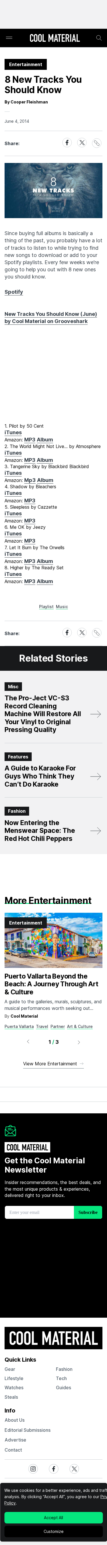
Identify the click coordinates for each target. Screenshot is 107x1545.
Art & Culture (80, 1026)
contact (13, 1450)
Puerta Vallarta (19, 1026)
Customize (54, 1531)
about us (15, 1420)
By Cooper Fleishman (26, 101)
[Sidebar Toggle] (9, 38)
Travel (42, 1026)
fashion (64, 1369)
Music (62, 606)
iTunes (13, 432)
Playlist (46, 606)
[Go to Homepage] (54, 38)
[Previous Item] (28, 1042)
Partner (58, 1026)
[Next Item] (79, 1042)
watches (14, 1387)
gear (10, 1369)
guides (63, 1387)
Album (45, 440)
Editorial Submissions (28, 1430)
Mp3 (30, 480)
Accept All (53, 1517)
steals (11, 1397)
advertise (15, 1440)
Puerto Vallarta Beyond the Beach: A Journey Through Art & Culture (51, 984)
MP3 (29, 440)
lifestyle (14, 1378)
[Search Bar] (99, 37)
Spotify (14, 292)
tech (61, 1378)
